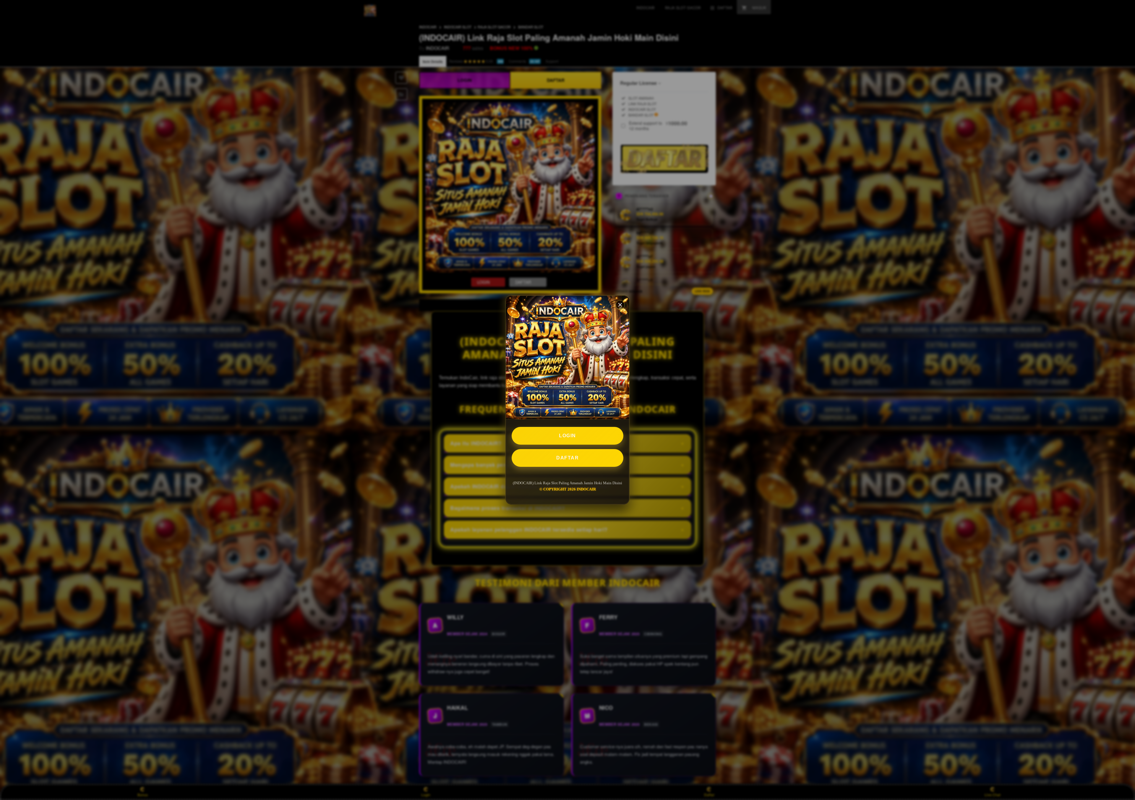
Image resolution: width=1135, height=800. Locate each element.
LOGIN (567, 435)
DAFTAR (567, 457)
